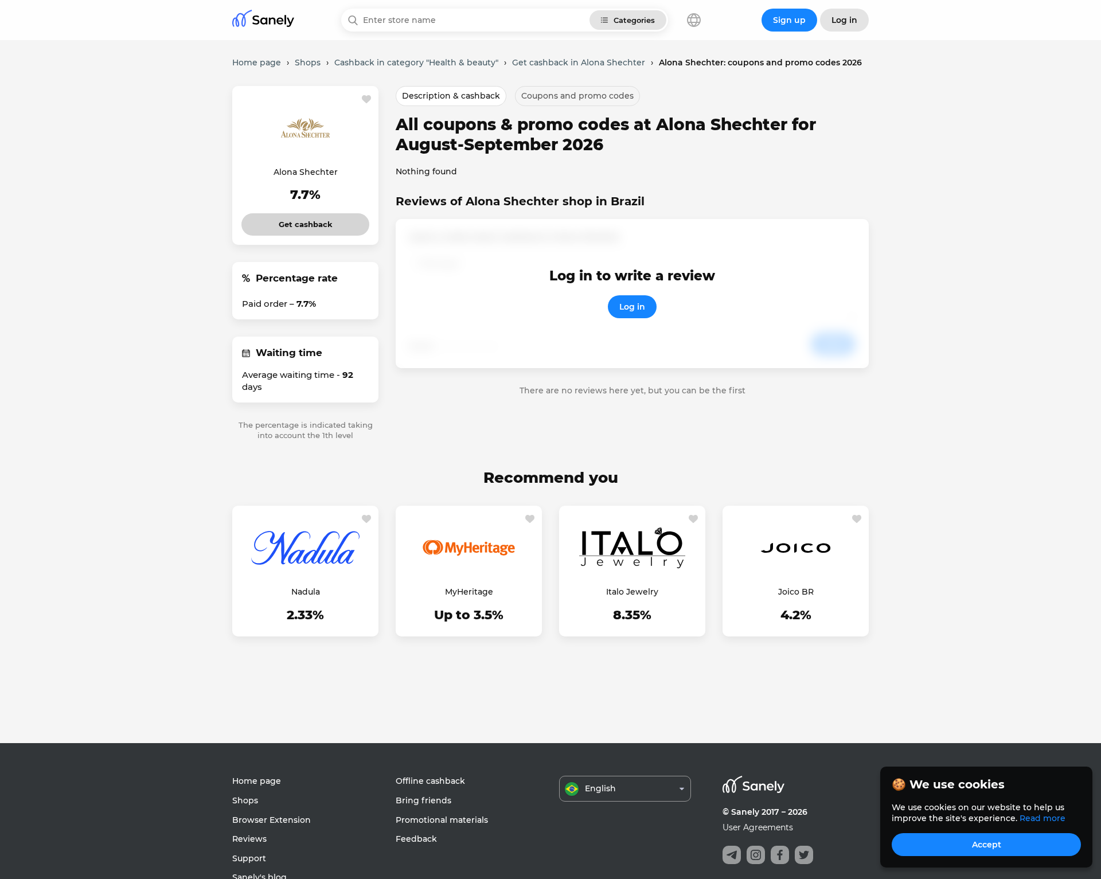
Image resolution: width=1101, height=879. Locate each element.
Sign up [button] (789, 20)
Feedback (416, 839)
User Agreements (758, 827)
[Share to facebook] (780, 855)
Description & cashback (451, 96)
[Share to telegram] (732, 855)
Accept (986, 844)
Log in (632, 307)
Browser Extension (271, 820)
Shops (245, 800)
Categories (634, 20)
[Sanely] (263, 20)
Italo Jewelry (632, 592)
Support (249, 858)
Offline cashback (430, 781)
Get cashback (305, 221)
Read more (1042, 818)
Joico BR (796, 592)
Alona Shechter (306, 172)
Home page (256, 781)
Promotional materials (442, 820)
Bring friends (423, 800)
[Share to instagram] (756, 855)
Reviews (249, 839)
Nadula (305, 592)
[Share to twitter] (804, 855)
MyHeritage (469, 592)
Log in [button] (844, 20)
